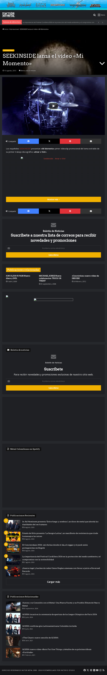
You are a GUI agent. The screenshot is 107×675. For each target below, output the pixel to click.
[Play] (53, 106)
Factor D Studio (68, 670)
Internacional (14, 29)
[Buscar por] (94, 16)
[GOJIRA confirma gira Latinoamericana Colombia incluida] (13, 629)
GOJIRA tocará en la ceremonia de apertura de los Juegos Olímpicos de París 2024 (59, 614)
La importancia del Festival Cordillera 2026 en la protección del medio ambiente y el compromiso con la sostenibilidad (64, 22)
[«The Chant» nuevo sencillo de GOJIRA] (13, 641)
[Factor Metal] (8, 15)
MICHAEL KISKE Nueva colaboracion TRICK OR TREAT (50, 278)
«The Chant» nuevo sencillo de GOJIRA (40, 638)
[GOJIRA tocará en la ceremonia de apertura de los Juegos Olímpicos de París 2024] (13, 618)
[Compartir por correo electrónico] (90, 141)
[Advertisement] (53, 419)
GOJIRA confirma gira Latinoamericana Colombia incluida (49, 626)
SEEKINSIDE (25, 148)
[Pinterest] (70, 141)
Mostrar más (53, 199)
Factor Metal (27, 670)
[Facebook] (28, 141)
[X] (49, 141)
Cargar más (53, 581)
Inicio (6, 29)
